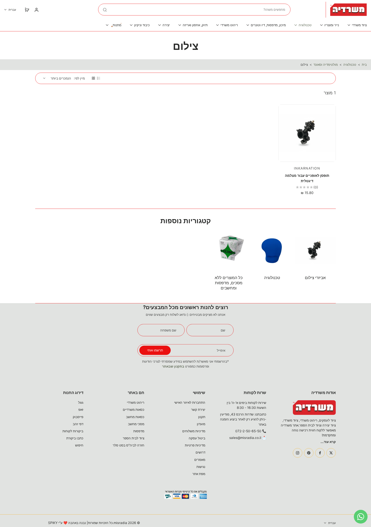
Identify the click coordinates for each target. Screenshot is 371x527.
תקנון (201, 417)
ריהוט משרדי (135, 402)
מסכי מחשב (136, 424)
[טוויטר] (331, 453)
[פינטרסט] (308, 453)
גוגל (80, 402)
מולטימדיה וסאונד (325, 65)
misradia (120, 523)
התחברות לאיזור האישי (189, 402)
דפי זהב (78, 424)
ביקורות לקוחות (72, 431)
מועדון (201, 424)
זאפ (80, 410)
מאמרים (199, 460)
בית (364, 65)
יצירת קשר (198, 410)
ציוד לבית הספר (133, 438)
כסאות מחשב (135, 417)
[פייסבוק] (320, 453)
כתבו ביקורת (74, 438)
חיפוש (79, 445)
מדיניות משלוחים (193, 431)
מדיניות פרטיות (195, 445)
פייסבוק (78, 417)
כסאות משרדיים (133, 410)
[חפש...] (105, 10)
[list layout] (98, 78)
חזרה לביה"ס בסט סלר (128, 445)
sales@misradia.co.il (245, 438)
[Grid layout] (93, 78)
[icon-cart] (27, 9)
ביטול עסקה (197, 438)
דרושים (200, 452)
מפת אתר (198, 474)
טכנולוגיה (349, 65)
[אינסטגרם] (297, 453)
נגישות (200, 467)
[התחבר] (36, 9)
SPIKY (53, 523)
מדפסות (138, 431)
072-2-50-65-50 (248, 431)
